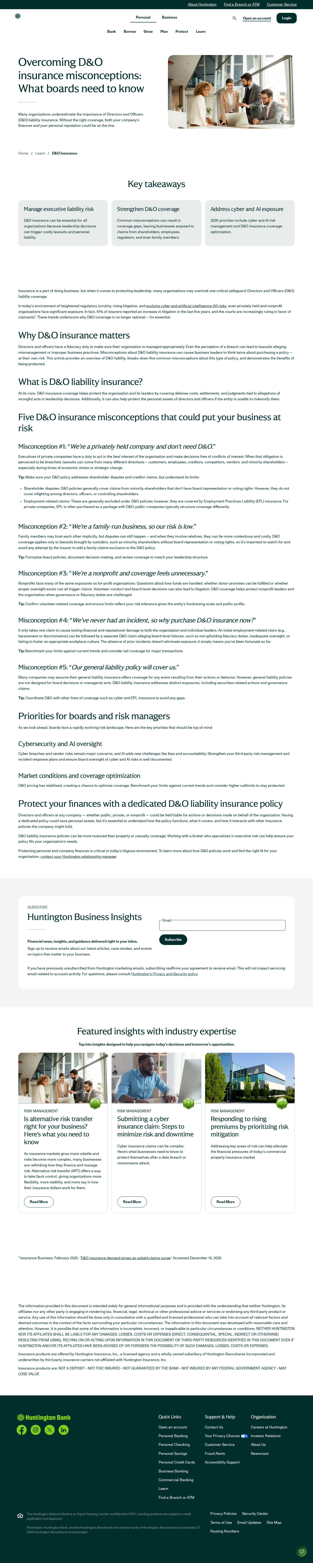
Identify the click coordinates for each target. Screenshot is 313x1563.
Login (286, 18)
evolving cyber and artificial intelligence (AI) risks (186, 306)
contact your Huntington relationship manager (78, 857)
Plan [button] (164, 31)
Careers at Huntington (269, 1427)
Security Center (255, 1514)
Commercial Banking (176, 1480)
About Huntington (202, 4)
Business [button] (169, 17)
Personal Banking (173, 1436)
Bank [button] (111, 31)
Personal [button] (143, 17)
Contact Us (214, 1427)
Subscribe (173, 940)
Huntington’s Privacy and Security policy (164, 974)
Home (23, 153)
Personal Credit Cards (177, 1462)
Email (167, 920)
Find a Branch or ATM (242, 4)
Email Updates (249, 1522)
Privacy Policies (223, 1514)
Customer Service (282, 4)
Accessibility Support (222, 1462)
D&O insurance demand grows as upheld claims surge (125, 1258)
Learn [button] (201, 31)
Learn (40, 153)
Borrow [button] (130, 31)
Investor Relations (266, 1436)
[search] (234, 18)
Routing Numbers (224, 1531)
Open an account (257, 18)
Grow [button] (148, 31)
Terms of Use (221, 1522)
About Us (258, 1445)
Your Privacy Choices (222, 1436)
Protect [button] (182, 31)
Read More (39, 1202)
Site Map (274, 1522)
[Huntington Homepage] (43, 1417)
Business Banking (173, 1471)
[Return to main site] (17, 16)
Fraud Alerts (215, 1453)
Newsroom (260, 1453)
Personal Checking (174, 1445)
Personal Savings (173, 1453)
